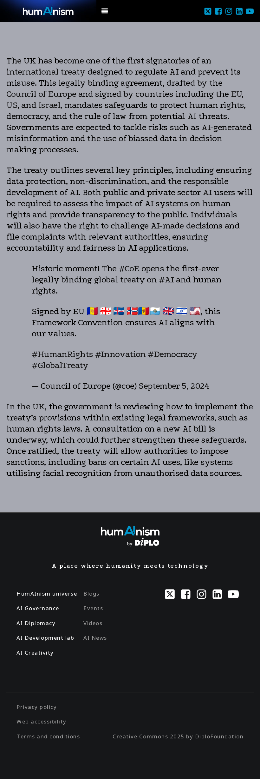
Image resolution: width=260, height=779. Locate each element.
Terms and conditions (48, 736)
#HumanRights (62, 354)
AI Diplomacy (35, 623)
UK (38, 406)
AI (207, 192)
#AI (166, 279)
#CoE (129, 268)
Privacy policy (36, 706)
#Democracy (173, 354)
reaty (74, 72)
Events (93, 608)
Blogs (91, 593)
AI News (95, 637)
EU (236, 94)
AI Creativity (35, 652)
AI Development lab (45, 637)
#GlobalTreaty (60, 365)
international (33, 72)
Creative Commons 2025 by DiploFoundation (178, 736)
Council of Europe (41, 94)
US (11, 105)
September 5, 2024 (174, 386)
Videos (92, 623)
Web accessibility (41, 721)
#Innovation (120, 354)
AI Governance (37, 608)
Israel (49, 105)
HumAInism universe (46, 593)
